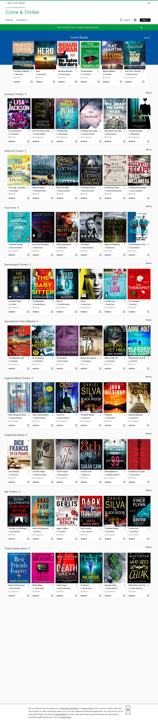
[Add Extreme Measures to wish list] (148, 425)
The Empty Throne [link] (88, 188)
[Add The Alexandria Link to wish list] (28, 368)
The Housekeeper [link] (136, 131)
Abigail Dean (87, 304)
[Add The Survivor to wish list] (148, 539)
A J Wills (13, 304)
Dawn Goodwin (15, 588)
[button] (125, 20)
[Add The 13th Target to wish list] (52, 482)
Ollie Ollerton (39, 361)
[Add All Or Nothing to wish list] (52, 368)
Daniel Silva (86, 418)
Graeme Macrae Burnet (114, 191)
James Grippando (16, 418)
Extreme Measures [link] (136, 415)
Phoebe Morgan (40, 304)
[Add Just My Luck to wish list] (124, 312)
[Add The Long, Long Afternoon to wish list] (28, 198)
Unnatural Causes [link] (16, 245)
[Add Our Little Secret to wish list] (28, 141)
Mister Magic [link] (38, 585)
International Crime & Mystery (20, 321)
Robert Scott (39, 247)
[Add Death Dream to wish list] (76, 596)
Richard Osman (65, 74)
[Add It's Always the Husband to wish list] (100, 141)
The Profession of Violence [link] (138, 245)
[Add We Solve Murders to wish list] (76, 82)
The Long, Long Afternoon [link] (18, 188)
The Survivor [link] (134, 529)
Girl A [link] (83, 301)
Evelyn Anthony (63, 361)
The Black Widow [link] (87, 415)
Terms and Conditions (69, 708)
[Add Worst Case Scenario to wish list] (52, 425)
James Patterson (64, 418)
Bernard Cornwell (40, 191)
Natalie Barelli (135, 134)
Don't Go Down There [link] (41, 131)
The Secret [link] (85, 245)
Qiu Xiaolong (87, 361)
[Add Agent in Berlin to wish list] (76, 539)
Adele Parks (111, 304)
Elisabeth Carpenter (113, 475)
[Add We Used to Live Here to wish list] (124, 141)
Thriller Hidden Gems (16, 548)
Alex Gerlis (62, 531)
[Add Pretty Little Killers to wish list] (76, 255)
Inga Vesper (14, 191)
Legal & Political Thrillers (17, 378)
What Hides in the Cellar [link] (138, 585)
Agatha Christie (132, 74)
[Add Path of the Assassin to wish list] (52, 539)
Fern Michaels (63, 134)
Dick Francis (14, 475)
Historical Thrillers (14, 151)
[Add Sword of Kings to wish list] (52, 198)
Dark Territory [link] (86, 529)
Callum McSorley (112, 588)
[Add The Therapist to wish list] (148, 312)
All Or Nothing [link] (38, 358)
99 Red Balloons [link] (111, 472)
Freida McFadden (64, 304)
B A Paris (133, 304)
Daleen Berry (63, 247)
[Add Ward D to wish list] (76, 312)
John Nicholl (111, 361)
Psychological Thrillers (16, 264)
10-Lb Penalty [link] (14, 472)
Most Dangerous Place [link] (17, 415)
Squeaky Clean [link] (110, 585)
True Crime (10, 207)
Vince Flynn (134, 418)
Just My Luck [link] (110, 301)
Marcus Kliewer (112, 134)
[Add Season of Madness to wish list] (124, 255)
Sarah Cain (86, 475)
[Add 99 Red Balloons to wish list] (124, 482)
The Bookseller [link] (86, 71)
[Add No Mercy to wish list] (124, 425)
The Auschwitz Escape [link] (137, 188)
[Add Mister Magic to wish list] (52, 596)
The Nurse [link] (85, 585)
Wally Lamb (19, 74)
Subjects (9, 20)
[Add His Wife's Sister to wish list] (28, 312)
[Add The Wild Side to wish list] (76, 141)
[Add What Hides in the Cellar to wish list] (148, 596)
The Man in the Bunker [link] (18, 529)
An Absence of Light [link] (137, 472)
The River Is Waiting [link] (21, 71)
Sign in (145, 20)
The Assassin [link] (62, 358)
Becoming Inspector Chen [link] (90, 358)
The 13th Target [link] (39, 472)
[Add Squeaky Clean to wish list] (124, 596)
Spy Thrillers (11, 491)
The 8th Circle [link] (86, 472)
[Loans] (135, 20)
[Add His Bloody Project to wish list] (124, 198)
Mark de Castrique (40, 475)
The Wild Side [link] (62, 131)
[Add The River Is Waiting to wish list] (31, 82)
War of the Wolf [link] (63, 188)
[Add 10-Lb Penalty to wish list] (28, 482)
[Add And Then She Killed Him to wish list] (52, 255)
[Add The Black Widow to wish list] (100, 425)
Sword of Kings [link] (39, 188)
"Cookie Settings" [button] (61, 714)
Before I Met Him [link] (111, 358)
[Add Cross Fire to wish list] (76, 425)
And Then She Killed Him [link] (42, 245)
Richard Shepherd (16, 247)
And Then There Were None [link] (133, 71)
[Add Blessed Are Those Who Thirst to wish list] (148, 368)
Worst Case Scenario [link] (41, 415)
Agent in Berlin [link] (62, 529)
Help (148, 3)
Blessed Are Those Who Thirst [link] (138, 358)
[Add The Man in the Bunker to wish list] (28, 539)
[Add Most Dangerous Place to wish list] (28, 425)
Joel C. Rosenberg (136, 191)
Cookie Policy (65, 717)
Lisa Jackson (15, 134)
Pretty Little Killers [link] (64, 245)
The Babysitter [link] (38, 301)
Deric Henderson (88, 247)
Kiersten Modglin (40, 134)
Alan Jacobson (63, 475)
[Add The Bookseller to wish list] (98, 82)
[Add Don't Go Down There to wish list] (52, 141)
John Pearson (135, 247)
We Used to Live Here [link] (113, 131)
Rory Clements (15, 531)
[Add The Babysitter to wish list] (52, 312)
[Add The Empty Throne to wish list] (100, 198)
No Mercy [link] (108, 415)
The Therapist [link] (134, 301)
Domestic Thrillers (14, 94)
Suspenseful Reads (14, 435)
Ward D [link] (59, 301)
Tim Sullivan (86, 74)
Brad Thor (38, 531)
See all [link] (147, 38)
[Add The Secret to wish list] (100, 255)
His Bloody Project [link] (112, 188)
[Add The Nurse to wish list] (100, 596)
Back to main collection (16, 3)
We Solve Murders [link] (65, 71)
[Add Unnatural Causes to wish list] (28, 255)
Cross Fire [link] (60, 415)
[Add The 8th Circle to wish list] (100, 482)
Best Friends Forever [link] (17, 585)
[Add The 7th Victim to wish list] (76, 482)
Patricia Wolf (42, 74)
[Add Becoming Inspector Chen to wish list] (100, 368)
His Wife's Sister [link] (15, 301)
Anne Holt (134, 361)
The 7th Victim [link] (62, 472)
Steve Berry (14, 361)
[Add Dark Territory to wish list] (100, 539)
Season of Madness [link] (112, 245)
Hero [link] (38, 71)
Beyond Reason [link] (109, 71)
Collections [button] (21, 20)
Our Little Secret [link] (15, 131)
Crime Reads (79, 38)
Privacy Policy (87, 708)
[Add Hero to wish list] (53, 82)
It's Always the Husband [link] (90, 131)
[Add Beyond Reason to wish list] (120, 82)
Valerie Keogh (87, 588)
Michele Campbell (88, 134)
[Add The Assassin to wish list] (76, 368)
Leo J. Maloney (87, 531)
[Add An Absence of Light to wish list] (148, 482)
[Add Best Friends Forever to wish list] (28, 596)
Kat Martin (108, 74)
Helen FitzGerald (40, 418)
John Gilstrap (111, 418)
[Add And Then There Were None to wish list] (143, 82)
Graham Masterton (65, 588)
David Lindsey (135, 475)
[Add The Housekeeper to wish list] (148, 141)
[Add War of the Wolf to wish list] (76, 198)
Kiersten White (39, 588)
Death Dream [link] (62, 585)
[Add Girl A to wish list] (100, 312)
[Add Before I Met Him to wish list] (124, 368)
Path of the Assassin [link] (41, 529)
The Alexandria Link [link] (16, 358)
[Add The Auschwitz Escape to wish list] (148, 198)
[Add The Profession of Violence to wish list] (148, 255)
